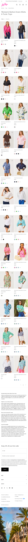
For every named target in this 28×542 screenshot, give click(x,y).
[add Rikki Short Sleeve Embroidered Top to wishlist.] (12, 132)
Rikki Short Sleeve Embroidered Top (5, 150)
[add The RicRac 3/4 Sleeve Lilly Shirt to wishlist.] (26, 23)
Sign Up (4, 469)
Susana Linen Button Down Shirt (19, 122)
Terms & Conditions (5, 494)
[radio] (1, 44)
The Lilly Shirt (4, 374)
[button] (26, 1)
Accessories (3, 432)
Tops (6, 8)
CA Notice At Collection (5, 501)
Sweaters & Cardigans (18, 432)
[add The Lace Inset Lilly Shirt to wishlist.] (26, 77)
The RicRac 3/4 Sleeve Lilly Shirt (19, 41)
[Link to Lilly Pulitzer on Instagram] (2, 488)
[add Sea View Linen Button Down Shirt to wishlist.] (12, 104)
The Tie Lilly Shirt (4, 40)
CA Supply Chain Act (18, 500)
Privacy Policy (14, 459)
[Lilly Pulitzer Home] (4, 4)
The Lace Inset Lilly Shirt (19, 95)
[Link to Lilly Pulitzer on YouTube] (9, 488)
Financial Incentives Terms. (12, 465)
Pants (21, 408)
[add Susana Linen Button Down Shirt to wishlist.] (26, 104)
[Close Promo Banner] (1, 1)
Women (2, 8)
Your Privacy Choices (19, 498)
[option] (7, 30)
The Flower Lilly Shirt (5, 95)
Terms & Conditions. (21, 459)
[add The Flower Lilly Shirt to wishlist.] (12, 77)
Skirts (12, 408)
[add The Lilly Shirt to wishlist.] (12, 357)
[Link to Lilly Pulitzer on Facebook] (4, 488)
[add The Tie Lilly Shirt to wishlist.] (12, 23)
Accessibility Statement (5, 496)
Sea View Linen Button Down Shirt (5, 122)
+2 (7, 127)
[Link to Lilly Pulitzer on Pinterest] (12, 488)
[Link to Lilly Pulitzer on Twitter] (7, 488)
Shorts (19, 419)
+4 (20, 267)
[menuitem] (16, 4)
